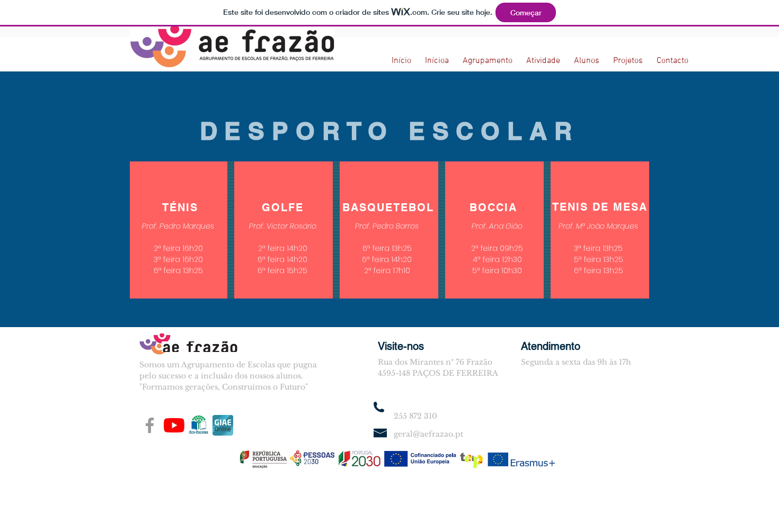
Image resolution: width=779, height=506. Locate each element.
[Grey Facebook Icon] (149, 425)
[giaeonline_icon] (223, 425)
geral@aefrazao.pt (428, 434)
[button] (487, 56)
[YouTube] (174, 425)
